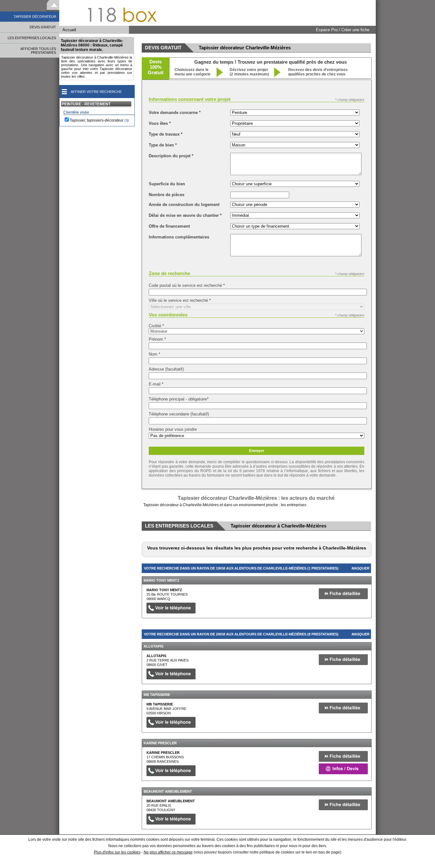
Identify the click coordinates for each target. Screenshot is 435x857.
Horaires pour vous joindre (173, 429)
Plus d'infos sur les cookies (117, 852)
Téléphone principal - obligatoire (179, 399)
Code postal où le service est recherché (187, 285)
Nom (154, 354)
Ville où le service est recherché (180, 300)
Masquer (360, 568)
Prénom (157, 339)
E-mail (156, 384)
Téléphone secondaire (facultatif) (179, 414)
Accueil (69, 29)
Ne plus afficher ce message (168, 852)
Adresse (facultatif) (166, 369)
